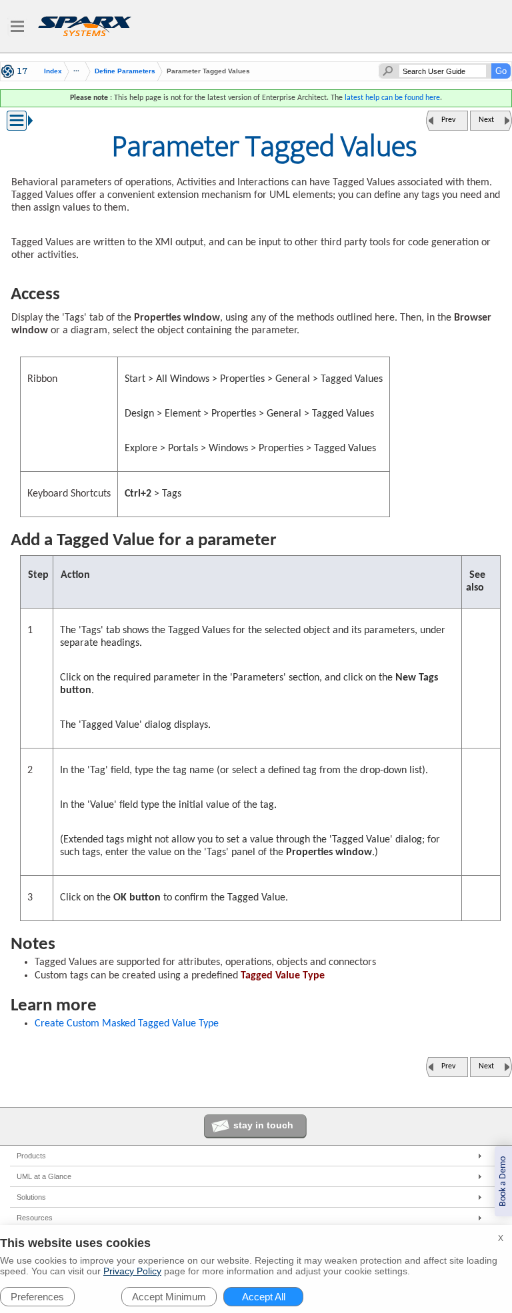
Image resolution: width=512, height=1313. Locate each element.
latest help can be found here (392, 98)
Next (486, 120)
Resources (35, 1218)
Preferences (37, 1296)
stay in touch (263, 1125)
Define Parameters (125, 71)
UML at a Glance (44, 1176)
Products (31, 1156)
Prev (448, 120)
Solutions (31, 1197)
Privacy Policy (132, 1271)
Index (53, 71)
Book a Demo (503, 1181)
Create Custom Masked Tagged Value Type (127, 1023)
